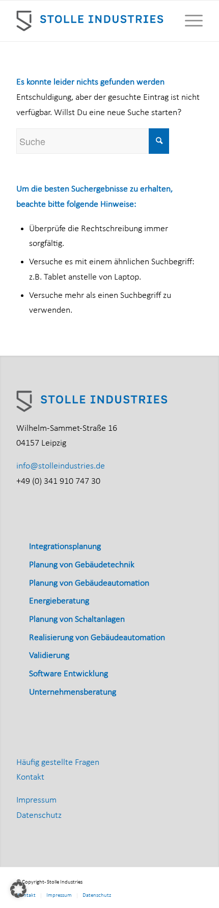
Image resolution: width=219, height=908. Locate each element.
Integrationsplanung (65, 547)
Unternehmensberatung (72, 692)
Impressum (36, 800)
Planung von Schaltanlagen (77, 619)
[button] (18, 889)
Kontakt (30, 777)
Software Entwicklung (68, 674)
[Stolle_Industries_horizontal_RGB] (90, 21)
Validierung (49, 656)
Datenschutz (39, 815)
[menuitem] (189, 21)
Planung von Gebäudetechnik (81, 565)
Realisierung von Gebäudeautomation (97, 638)
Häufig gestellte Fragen (57, 762)
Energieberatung (59, 601)
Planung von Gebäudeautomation (89, 583)
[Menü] (189, 21)
